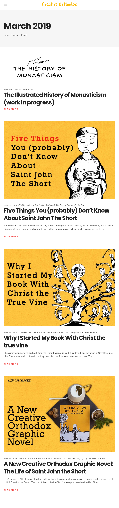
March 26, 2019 (11, 89)
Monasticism (28, 205)
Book (24, 332)
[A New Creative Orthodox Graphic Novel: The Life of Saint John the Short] (59, 414)
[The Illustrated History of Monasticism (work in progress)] (40, 68)
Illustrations (28, 89)
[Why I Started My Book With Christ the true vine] (59, 287)
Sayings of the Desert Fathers (59, 205)
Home (7, 35)
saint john (80, 205)
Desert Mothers (34, 458)
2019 (15, 35)
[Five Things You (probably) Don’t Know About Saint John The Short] (59, 159)
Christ (30, 332)
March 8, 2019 (10, 458)
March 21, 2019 (10, 205)
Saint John (40, 205)
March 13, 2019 (10, 332)
